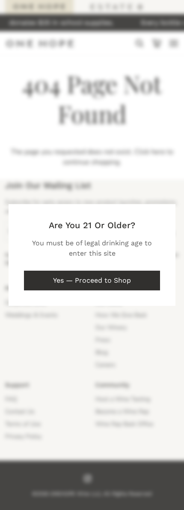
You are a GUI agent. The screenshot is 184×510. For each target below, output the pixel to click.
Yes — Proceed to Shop (92, 280)
